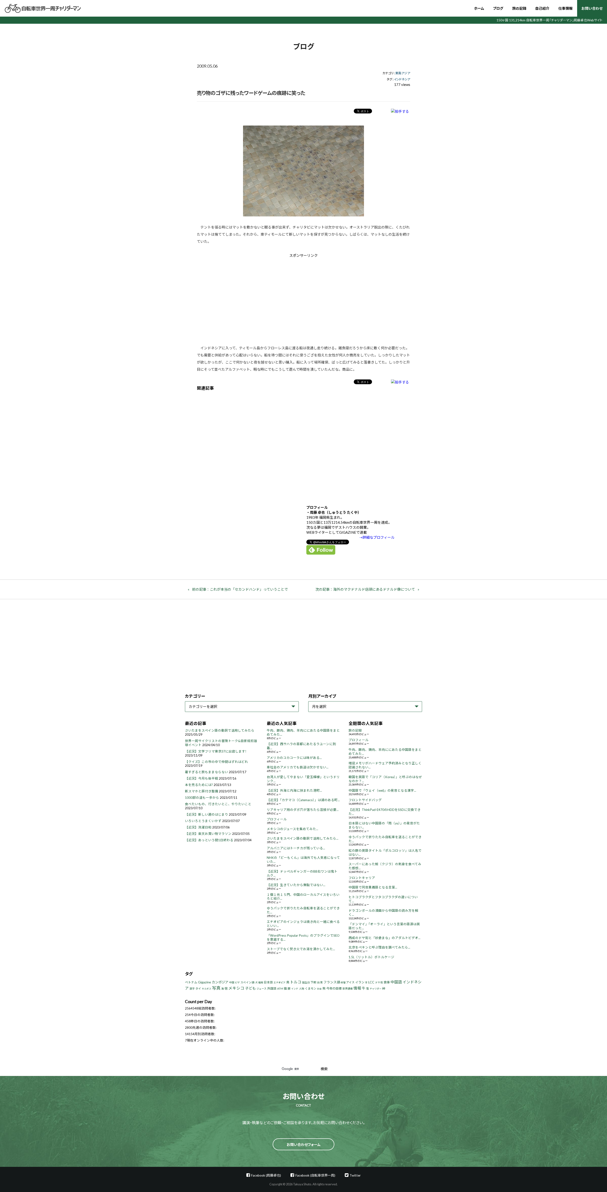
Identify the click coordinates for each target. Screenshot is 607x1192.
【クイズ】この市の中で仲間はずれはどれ (216, 762)
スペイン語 (247, 982)
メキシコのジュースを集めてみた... (292, 829)
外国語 (271, 988)
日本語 (268, 982)
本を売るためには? (199, 785)
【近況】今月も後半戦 (201, 778)
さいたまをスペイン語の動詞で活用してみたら (219, 730)
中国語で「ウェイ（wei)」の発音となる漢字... (382, 790)
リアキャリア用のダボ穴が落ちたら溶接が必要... (303, 810)
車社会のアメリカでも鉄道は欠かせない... (297, 767)
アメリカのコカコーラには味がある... (294, 758)
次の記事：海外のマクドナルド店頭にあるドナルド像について (365, 589)
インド (294, 988)
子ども (250, 988)
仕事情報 (565, 8)
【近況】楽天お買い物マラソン (208, 834)
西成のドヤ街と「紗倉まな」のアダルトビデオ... (384, 938)
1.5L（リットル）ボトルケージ (371, 957)
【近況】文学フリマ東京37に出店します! (215, 751)
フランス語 (331, 982)
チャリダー (376, 988)
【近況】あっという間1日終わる (209, 840)
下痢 (313, 982)
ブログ (498, 8)
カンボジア (220, 982)
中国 (231, 982)
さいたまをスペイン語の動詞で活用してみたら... (302, 838)
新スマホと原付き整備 (201, 791)
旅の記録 (519, 8)
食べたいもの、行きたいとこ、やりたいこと (218, 804)
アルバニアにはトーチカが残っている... (296, 848)
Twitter (355, 1175)
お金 (319, 988)
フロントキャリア (362, 878)
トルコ (295, 982)
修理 (343, 982)
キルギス (206, 988)
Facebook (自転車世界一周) (315, 1175)
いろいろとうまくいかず (203, 821)
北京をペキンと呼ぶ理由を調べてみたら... (379, 947)
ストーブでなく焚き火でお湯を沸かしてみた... (301, 949)
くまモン (310, 988)
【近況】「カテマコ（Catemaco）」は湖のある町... (303, 800)
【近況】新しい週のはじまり (206, 814)
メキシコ (236, 988)
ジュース (262, 988)
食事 (387, 982)
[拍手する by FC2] (400, 111)
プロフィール (277, 819)
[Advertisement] (263, 298)
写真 (216, 988)
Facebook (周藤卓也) (266, 1175)
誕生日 (306, 982)
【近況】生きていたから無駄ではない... (296, 885)
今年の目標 (334, 988)
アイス (350, 982)
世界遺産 (347, 988)
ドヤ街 (379, 982)
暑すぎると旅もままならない (206, 772)
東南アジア (402, 73)
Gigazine (204, 982)
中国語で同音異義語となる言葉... (373, 887)
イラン (359, 982)
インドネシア (402, 79)
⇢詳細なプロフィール (377, 537)
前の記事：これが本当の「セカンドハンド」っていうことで (240, 589)
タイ (198, 988)
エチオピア (279, 982)
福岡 (260, 982)
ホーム (479, 8)
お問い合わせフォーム (304, 1144)
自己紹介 (542, 8)
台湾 (320, 982)
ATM (280, 988)
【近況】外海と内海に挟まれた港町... (294, 790)
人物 (301, 988)
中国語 (396, 982)
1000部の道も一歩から (202, 797)
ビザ (237, 982)
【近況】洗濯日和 (198, 827)
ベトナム (191, 982)
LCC (371, 982)
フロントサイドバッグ (365, 800)
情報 (357, 988)
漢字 (192, 988)
